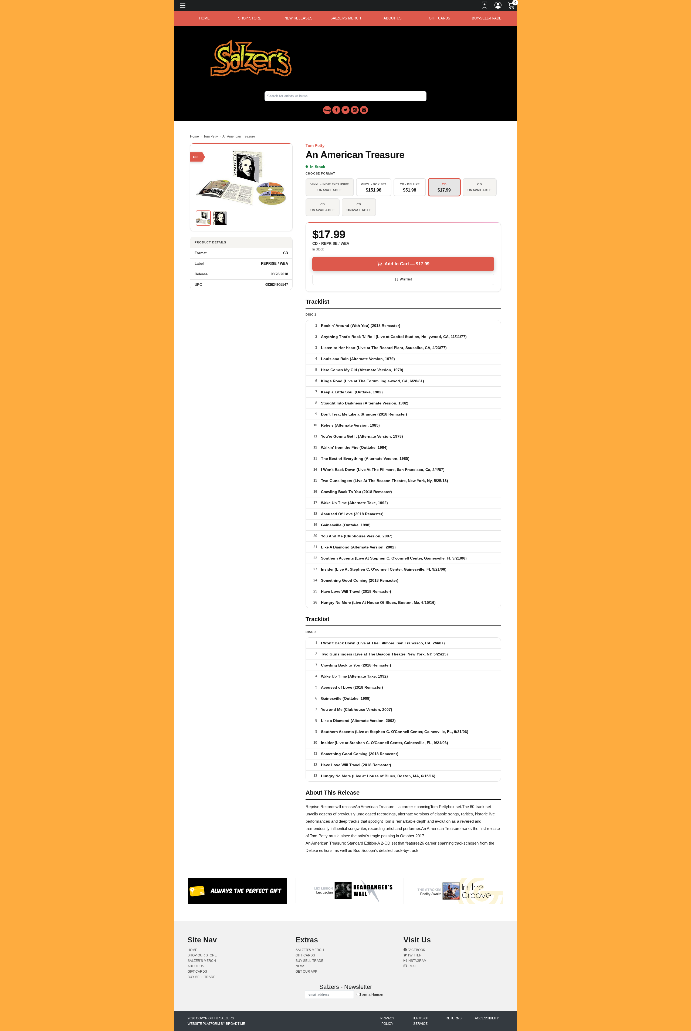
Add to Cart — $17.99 (407, 264)
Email (412, 966)
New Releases (298, 18)
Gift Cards (439, 18)
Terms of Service (420, 1021)
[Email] (363, 110)
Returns (454, 1018)
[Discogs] (327, 110)
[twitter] (345, 110)
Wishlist (406, 279)
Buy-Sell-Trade (487, 18)
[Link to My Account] (498, 6)
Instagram (416, 961)
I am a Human (371, 994)
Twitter (414, 955)
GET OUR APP (306, 971)
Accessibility (487, 1018)
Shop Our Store (202, 955)
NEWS (300, 966)
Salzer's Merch (345, 18)
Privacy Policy (387, 1021)
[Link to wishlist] (485, 6)
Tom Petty (211, 136)
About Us (393, 18)
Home (194, 136)
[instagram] (354, 110)
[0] (512, 6)
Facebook (416, 950)
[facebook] (336, 110)
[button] (251, 18)
